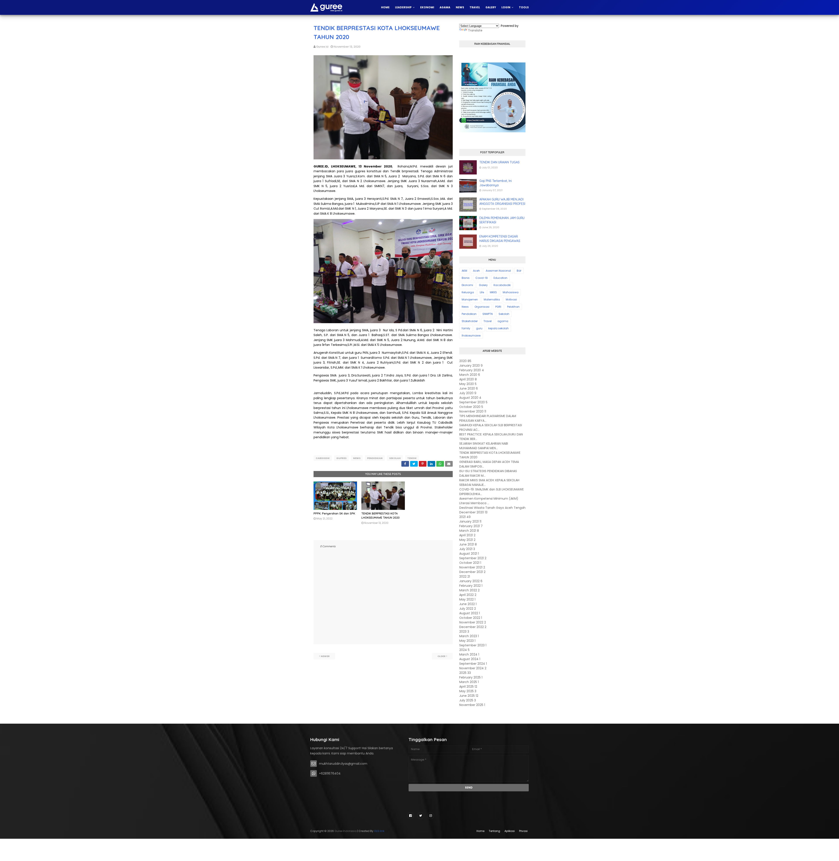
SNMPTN (487, 314)
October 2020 (471, 407)
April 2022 (467, 595)
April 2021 (467, 535)
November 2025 (472, 705)
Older (441, 656)
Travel (488, 321)
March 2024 (469, 654)
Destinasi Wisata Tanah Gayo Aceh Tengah (492, 508)
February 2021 (471, 526)
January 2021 (470, 521)
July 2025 (467, 700)
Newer (325, 656)
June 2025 (468, 696)
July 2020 (467, 393)
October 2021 (470, 563)
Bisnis (466, 278)
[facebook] (410, 815)
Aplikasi (509, 831)
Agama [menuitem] (445, 7)
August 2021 (469, 553)
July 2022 (467, 608)
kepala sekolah (498, 328)
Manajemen (470, 299)
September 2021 (472, 558)
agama (503, 321)
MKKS (493, 292)
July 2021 (467, 549)
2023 (464, 631)
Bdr (519, 271)
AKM (464, 271)
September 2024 (473, 663)
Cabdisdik (323, 458)
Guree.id (322, 47)
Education (500, 278)
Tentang (494, 831)
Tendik (412, 458)
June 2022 (468, 604)
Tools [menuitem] (524, 7)
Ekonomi (467, 285)
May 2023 (467, 640)
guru (479, 328)
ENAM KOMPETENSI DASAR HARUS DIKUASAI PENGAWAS (499, 239)
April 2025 (468, 686)
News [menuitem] (460, 7)
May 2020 (468, 384)
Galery (483, 285)
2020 (465, 361)
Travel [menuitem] (475, 7)
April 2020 (468, 379)
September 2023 (472, 645)
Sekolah (395, 458)
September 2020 (473, 402)
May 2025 (467, 691)
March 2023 (469, 636)
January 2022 (470, 581)
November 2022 (472, 622)
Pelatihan (513, 307)
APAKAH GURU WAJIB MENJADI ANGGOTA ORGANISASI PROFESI (502, 201)
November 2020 (472, 411)
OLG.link (379, 831)
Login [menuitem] (505, 7)
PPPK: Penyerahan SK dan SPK (334, 513)
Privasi (523, 831)
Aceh (476, 271)
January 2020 (471, 365)
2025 (465, 673)
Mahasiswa (510, 292)
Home (480, 831)
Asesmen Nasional (498, 271)
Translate (475, 30)
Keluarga (468, 292)
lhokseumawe (471, 335)
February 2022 (470, 585)
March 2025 (469, 682)
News (357, 458)
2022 (464, 576)
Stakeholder (470, 321)
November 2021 (472, 567)
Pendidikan (375, 458)
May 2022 (467, 599)
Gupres (341, 458)
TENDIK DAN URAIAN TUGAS (499, 162)
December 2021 (472, 572)
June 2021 (468, 544)
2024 (464, 650)
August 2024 (469, 659)
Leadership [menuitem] (403, 7)
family (466, 328)
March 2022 (469, 590)
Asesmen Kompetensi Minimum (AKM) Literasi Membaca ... (488, 500)
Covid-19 (481, 278)
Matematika (492, 299)
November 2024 (472, 668)
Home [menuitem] (385, 7)
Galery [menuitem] (490, 7)
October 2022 (470, 618)
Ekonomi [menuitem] (427, 7)
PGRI (498, 307)
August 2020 (470, 397)
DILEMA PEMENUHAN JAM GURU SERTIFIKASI (502, 220)
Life (482, 292)
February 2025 (470, 677)
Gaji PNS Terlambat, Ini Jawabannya (495, 183)
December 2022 (472, 627)
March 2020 (469, 375)
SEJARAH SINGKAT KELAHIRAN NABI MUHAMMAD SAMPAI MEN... (483, 445)
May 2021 (467, 540)
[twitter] (420, 815)
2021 (465, 517)
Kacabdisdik (502, 285)
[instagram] (430, 815)
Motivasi (511, 299)
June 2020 (468, 388)
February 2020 (471, 370)
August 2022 (469, 613)
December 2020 (473, 512)
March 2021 (469, 530)
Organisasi (482, 307)
